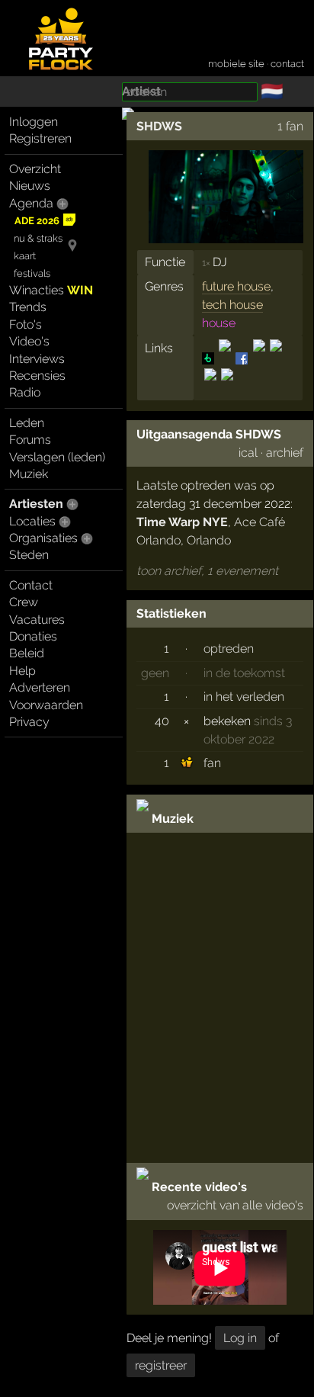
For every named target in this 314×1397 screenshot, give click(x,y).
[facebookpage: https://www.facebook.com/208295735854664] (241, 358)
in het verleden (243, 696)
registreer (161, 1365)
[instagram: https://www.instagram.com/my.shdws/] (259, 358)
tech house (232, 304)
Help (22, 670)
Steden (29, 555)
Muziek (28, 474)
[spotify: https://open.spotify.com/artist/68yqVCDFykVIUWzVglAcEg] (276, 358)
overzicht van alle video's (235, 1205)
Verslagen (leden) (57, 457)
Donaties (33, 636)
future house (236, 286)
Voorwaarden (46, 705)
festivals (32, 273)
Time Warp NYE (182, 522)
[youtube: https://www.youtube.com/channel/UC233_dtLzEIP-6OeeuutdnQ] (226, 387)
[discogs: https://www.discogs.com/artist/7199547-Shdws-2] (224, 358)
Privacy (29, 722)
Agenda (31, 203)
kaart (25, 256)
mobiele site (236, 63)
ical (248, 452)
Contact (31, 585)
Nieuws (29, 185)
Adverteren (39, 687)
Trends (27, 307)
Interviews (37, 359)
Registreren (40, 138)
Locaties (32, 521)
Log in (240, 1338)
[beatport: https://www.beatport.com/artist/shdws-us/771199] (209, 358)
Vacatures (37, 619)
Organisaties (43, 538)
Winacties (51, 290)
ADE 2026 (36, 220)
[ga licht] (293, 92)
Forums (30, 439)
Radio (24, 392)
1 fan (290, 126)
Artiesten (36, 503)
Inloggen (33, 121)
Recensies (37, 375)
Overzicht (35, 169)
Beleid (26, 653)
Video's (29, 341)
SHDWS (159, 126)
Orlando (209, 540)
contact (287, 63)
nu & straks (38, 238)
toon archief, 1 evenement (207, 571)
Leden (26, 423)
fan (212, 763)
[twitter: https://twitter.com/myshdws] (210, 387)
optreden (228, 648)
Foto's (25, 324)
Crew (23, 602)
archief (284, 452)
